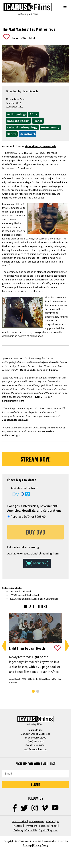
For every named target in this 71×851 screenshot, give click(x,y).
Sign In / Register (48, 830)
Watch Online (19, 821)
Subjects (44, 826)
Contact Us (31, 830)
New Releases (36, 821)
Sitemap (27, 845)
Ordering (18, 830)
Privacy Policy (40, 845)
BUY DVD (35, 532)
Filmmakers (31, 826)
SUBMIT (35, 784)
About (54, 826)
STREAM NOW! (36, 459)
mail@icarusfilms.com (35, 749)
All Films (50, 821)
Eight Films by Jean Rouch (40, 146)
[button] (4, 645)
